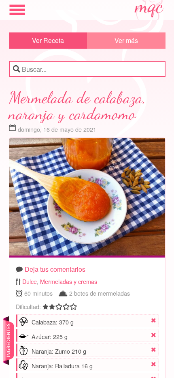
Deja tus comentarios (55, 269)
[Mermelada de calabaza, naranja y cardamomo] (87, 199)
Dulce (29, 281)
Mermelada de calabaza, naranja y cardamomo (77, 105)
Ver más (126, 40)
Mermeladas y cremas (68, 281)
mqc (149, 8)
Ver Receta (48, 40)
